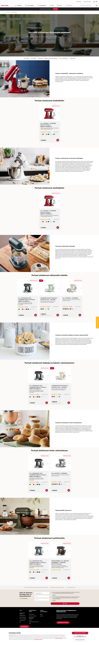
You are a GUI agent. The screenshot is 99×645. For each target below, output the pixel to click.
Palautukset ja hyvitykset (32, 618)
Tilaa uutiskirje (97, 322)
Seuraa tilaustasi (22, 617)
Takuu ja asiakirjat (22, 618)
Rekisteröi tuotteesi (63, 622)
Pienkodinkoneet (42, 5)
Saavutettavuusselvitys (33, 621)
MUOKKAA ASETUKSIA (80, 639)
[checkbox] (51, 592)
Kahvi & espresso (30, 5)
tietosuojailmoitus (24, 598)
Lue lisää (53, 600)
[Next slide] (58, 114)
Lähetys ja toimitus (32, 616)
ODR (30, 623)
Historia (41, 616)
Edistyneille (40, 58)
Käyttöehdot (31, 614)
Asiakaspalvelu (78, 1)
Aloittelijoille (33, 58)
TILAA (66, 603)
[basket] (96, 1)
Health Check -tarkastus (22, 613)
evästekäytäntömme (59, 638)
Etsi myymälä (24, 626)
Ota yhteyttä (22, 620)
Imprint (30, 620)
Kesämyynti (69, 5)
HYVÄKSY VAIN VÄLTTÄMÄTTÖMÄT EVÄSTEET (80, 636)
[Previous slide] (40, 114)
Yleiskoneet (19, 5)
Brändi (41, 614)
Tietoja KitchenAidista (87, 1)
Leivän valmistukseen (63, 58)
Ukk (20, 622)
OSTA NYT (55, 8)
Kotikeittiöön (26, 58)
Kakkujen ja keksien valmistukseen (51, 58)
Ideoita (60, 5)
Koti (4, 12)
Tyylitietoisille (72, 58)
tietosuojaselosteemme (38, 639)
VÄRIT (52, 5)
